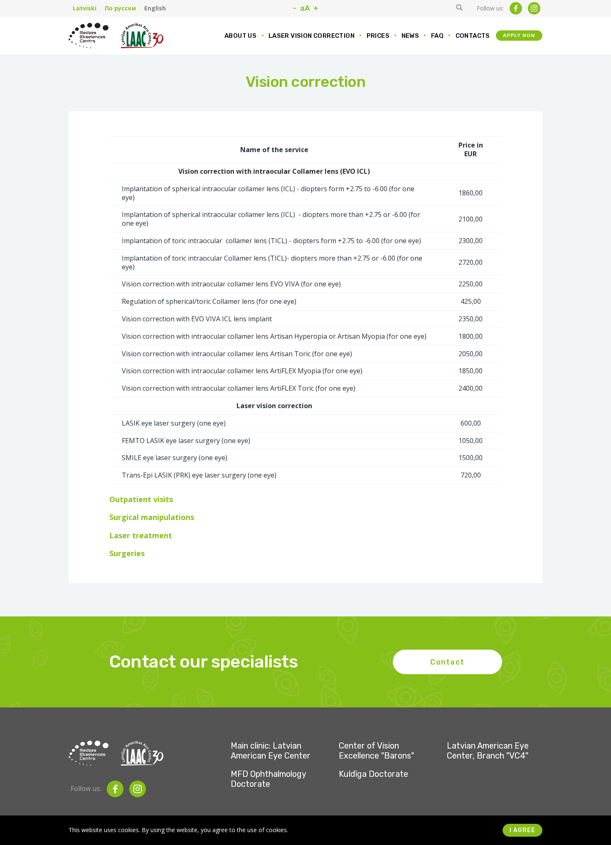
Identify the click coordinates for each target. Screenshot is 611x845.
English (155, 8)
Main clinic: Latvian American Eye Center (270, 751)
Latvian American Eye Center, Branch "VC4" (488, 751)
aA (305, 8)
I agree (522, 830)
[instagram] (534, 8)
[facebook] (516, 8)
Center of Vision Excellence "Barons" (376, 751)
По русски (120, 8)
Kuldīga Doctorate (373, 774)
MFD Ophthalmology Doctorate (268, 779)
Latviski (84, 8)
